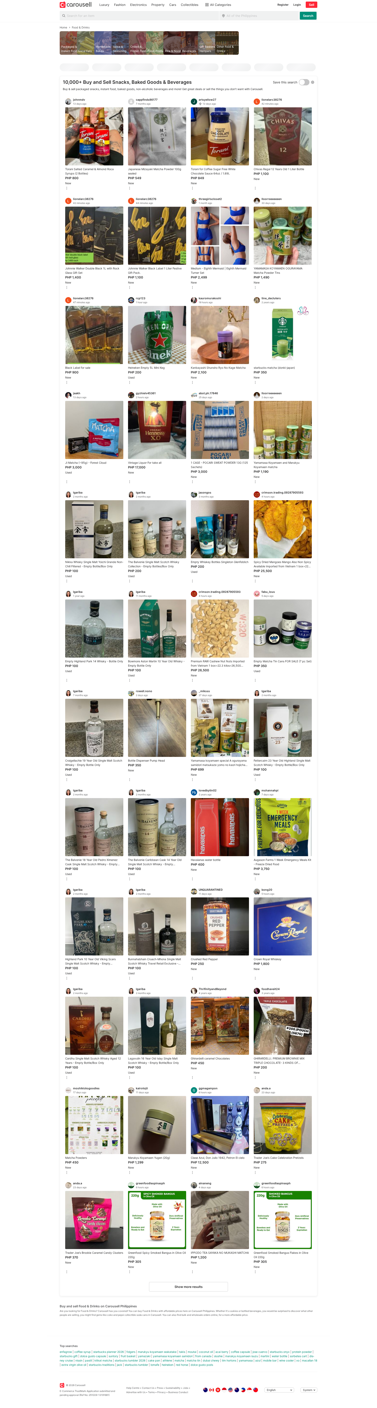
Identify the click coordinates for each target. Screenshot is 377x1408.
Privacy (161, 1392)
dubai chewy (211, 1360)
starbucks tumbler (136, 1364)
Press (160, 1387)
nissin (78, 1360)
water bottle (279, 1356)
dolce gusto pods (202, 1364)
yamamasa (246, 1360)
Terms (151, 1392)
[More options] (66, 188)
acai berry (221, 1351)
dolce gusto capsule (93, 1356)
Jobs (185, 1387)
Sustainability (173, 1387)
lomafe (155, 1364)
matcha (179, 1360)
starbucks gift (69, 1356)
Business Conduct (178, 1392)
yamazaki (144, 1356)
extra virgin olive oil (73, 1364)
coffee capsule (240, 1351)
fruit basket (128, 1356)
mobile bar (270, 1360)
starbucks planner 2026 (108, 1351)
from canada (203, 1356)
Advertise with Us (135, 1392)
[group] (188, 43)
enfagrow (66, 1351)
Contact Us (148, 1387)
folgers (130, 1351)
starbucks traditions (101, 1364)
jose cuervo (260, 1351)
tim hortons (229, 1360)
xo (297, 1360)
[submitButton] (308, 16)
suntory (113, 1356)
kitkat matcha (103, 1360)
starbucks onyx (280, 1351)
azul (258, 1360)
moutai (192, 1351)
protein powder (302, 1351)
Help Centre (132, 1387)
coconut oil (206, 1351)
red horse (182, 1364)
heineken (167, 1364)
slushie (218, 1356)
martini (265, 1356)
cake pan (154, 1360)
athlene (167, 1360)
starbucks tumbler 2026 (130, 1360)
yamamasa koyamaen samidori (173, 1356)
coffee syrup (82, 1351)
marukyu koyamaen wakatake (157, 1351)
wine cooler (286, 1360)
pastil (88, 1360)
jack (119, 1364)
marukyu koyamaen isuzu (241, 1356)
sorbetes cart (298, 1356)
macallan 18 (309, 1360)
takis (182, 1351)
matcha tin (193, 1360)
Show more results (189, 1287)
